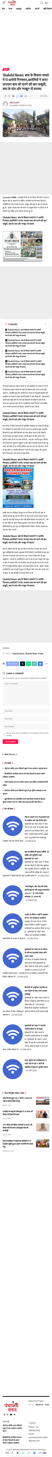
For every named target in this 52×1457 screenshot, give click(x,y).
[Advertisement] (26, 39)
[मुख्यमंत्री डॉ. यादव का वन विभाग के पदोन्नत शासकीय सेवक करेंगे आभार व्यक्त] (13, 958)
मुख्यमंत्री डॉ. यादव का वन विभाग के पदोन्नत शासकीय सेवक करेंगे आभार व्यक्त (36, 952)
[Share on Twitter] (13, 96)
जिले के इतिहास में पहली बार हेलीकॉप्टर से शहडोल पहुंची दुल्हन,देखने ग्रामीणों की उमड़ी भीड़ (18, 1144)
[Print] (21, 96)
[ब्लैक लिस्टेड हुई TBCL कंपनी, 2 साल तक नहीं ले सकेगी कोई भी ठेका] (42, 1101)
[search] (41, 3)
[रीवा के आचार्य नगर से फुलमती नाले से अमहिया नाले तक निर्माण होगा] (13, 825)
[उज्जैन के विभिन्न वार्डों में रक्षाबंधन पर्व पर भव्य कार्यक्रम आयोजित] (13, 923)
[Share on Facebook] (9, 96)
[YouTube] (11, 1414)
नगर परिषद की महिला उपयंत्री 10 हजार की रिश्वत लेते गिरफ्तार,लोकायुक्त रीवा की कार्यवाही (17, 1127)
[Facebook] (4, 1414)
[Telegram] (14, 1414)
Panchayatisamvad (21, 1450)
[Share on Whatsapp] (23, 1453)
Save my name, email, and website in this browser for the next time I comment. (27, 734)
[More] (25, 96)
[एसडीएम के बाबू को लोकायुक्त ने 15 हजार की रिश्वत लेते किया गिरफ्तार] (42, 1114)
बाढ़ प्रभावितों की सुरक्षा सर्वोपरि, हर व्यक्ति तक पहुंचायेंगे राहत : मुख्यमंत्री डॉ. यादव (37, 855)
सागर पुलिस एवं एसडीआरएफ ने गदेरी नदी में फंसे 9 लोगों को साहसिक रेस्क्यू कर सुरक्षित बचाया (36, 1063)
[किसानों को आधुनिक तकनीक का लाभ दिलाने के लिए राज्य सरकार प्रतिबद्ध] (13, 996)
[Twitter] (7, 1414)
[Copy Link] (17, 96)
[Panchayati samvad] (12, 3)
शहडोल (6, 69)
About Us (39, 1404)
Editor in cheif (14, 102)
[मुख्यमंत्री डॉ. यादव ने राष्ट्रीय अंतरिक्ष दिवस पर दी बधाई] (13, 1034)
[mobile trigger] (5, 3)
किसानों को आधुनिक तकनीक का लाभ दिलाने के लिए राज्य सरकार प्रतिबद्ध (36, 990)
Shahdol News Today (34, 653)
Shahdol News (18, 653)
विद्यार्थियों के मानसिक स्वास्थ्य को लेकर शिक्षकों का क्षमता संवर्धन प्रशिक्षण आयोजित (12, 1440)
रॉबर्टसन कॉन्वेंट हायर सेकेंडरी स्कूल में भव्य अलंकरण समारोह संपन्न (26, 768)
